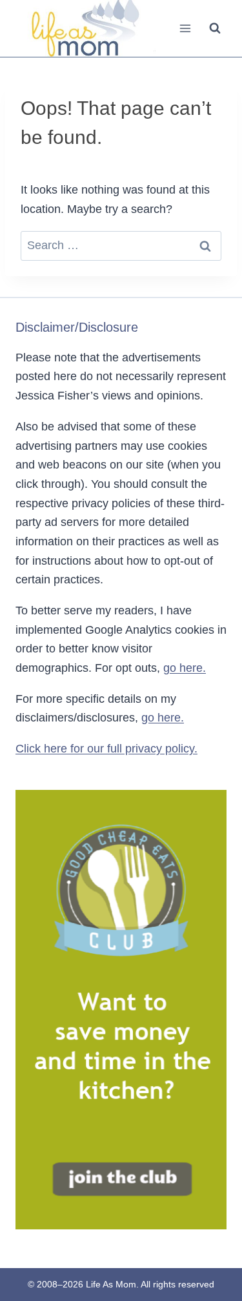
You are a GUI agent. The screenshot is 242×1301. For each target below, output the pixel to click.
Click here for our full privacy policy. (106, 748)
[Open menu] (185, 29)
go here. (184, 667)
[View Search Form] (215, 28)
